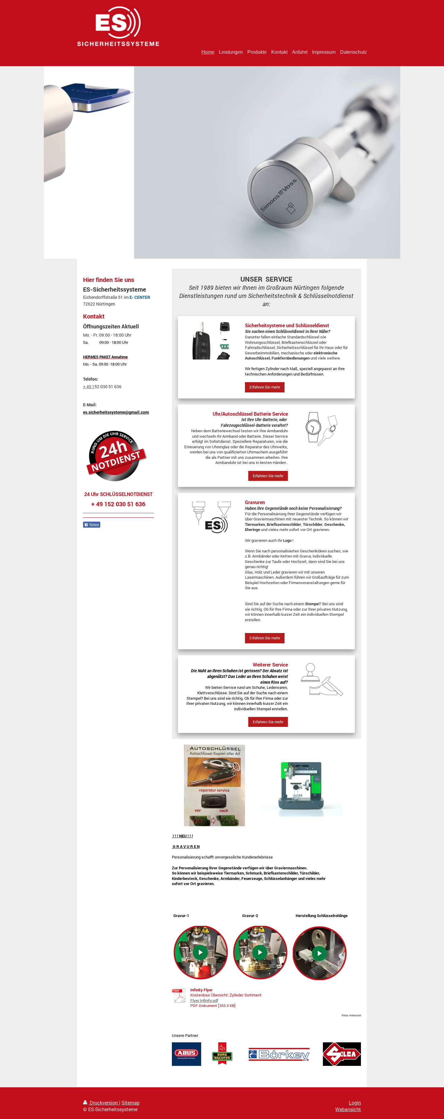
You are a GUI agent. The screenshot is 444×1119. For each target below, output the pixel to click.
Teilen (93, 525)
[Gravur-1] (201, 953)
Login (355, 1102)
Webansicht (348, 1109)
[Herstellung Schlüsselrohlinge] (320, 953)
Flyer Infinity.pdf (204, 1000)
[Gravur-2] (260, 953)
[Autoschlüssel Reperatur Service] (214, 785)
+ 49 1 (89, 386)
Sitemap (130, 1102)
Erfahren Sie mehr (264, 387)
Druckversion (103, 1102)
